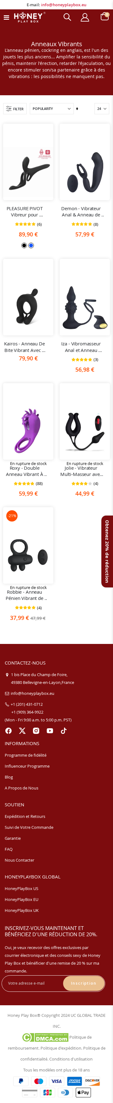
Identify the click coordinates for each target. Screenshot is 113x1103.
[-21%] (28, 556)
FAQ (9, 849)
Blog (9, 777)
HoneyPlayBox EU (21, 899)
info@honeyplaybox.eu (63, 4)
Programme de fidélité (25, 755)
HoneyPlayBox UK (22, 910)
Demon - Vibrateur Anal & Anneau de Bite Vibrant (81, 211)
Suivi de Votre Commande (29, 827)
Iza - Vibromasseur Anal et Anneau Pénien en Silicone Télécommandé (81, 346)
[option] (24, 245)
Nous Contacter (19, 860)
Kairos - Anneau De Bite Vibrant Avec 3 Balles (25, 346)
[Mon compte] (84, 17)
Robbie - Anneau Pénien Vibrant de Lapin (25, 595)
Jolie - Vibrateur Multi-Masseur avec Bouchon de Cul (81, 471)
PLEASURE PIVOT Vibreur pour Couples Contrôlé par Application (25, 211)
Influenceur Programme (27, 766)
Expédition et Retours (25, 816)
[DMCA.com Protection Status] (45, 1037)
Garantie (13, 838)
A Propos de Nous (21, 788)
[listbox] (28, 245)
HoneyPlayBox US (21, 888)
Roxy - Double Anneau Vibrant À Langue (25, 471)
